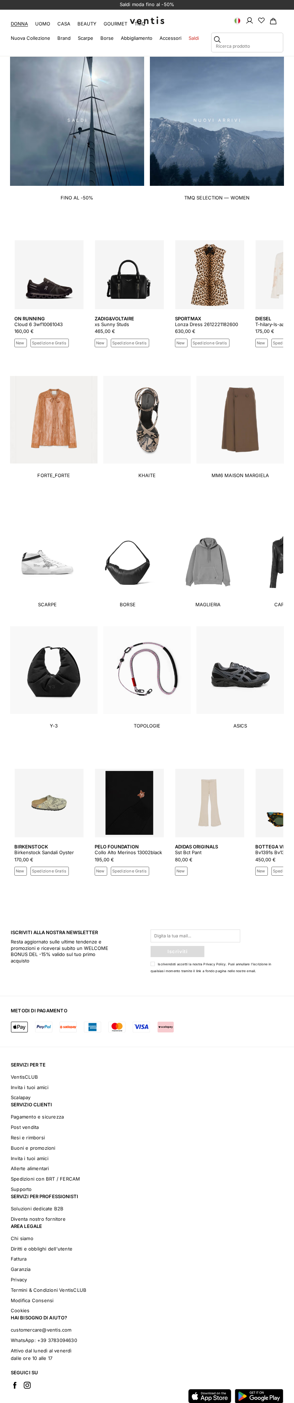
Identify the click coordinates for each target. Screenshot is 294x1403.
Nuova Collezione (30, 38)
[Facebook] (15, 1385)
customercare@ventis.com (41, 1330)
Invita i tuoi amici (29, 1087)
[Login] (249, 20)
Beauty (86, 24)
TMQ (139, 24)
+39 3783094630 (57, 1340)
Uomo (42, 24)
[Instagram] (27, 1385)
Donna (19, 24)
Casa (63, 24)
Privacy (19, 1279)
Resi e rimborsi (28, 1137)
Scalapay (21, 1097)
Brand (64, 38)
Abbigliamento (136, 38)
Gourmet (115, 24)
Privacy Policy (214, 964)
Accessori (170, 38)
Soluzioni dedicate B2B (37, 1208)
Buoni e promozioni (33, 1148)
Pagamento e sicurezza (37, 1117)
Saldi (194, 38)
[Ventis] (147, 20)
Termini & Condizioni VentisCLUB (48, 1290)
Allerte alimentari (30, 1168)
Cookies (20, 1310)
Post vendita (25, 1127)
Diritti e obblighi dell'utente (41, 1249)
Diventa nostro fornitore (38, 1219)
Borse (107, 38)
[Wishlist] (261, 20)
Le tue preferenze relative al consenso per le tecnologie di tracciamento (201, 1391)
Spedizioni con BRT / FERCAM (45, 1179)
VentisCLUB (24, 1077)
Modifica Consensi (32, 1300)
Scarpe (85, 38)
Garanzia (21, 1269)
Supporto (21, 1189)
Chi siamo (22, 1238)
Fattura (19, 1259)
